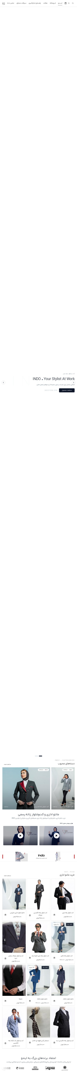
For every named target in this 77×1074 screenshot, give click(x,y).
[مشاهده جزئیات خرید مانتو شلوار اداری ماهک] (63, 980)
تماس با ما (10, 3)
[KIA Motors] (25, 1068)
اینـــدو (60, 3)
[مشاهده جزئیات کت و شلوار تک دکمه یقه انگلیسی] (14, 1022)
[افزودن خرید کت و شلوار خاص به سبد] (5, 958)
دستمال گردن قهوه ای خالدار (40, 1041)
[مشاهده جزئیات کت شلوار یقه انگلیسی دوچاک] (38, 894)
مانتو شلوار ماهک (68, 999)
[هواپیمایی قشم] (55, 1068)
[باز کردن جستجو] (73, 3)
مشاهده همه (7, 764)
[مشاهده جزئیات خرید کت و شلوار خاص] (14, 937)
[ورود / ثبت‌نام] (69, 3)
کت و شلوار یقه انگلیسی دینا (64, 1041)
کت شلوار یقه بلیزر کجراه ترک (40, 956)
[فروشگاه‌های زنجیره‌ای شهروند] (40, 1068)
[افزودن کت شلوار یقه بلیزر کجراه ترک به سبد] (30, 958)
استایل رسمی (68, 391)
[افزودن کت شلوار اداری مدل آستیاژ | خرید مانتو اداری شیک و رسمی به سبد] (5, 915)
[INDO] (3, 3)
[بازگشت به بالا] (71, 1071)
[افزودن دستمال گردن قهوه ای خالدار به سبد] (30, 1042)
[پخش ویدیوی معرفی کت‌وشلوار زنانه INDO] (20, 835)
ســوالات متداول (21, 3)
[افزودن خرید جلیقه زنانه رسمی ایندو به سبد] (5, 1001)
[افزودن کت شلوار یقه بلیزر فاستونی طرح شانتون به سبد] (54, 915)
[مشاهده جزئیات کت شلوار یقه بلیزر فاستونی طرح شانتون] (63, 894)
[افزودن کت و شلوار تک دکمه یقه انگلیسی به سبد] (5, 1043)
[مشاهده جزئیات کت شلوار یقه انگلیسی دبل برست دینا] (63, 1022)
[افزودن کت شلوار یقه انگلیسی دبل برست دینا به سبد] (54, 1042)
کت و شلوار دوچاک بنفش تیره (15, 957)
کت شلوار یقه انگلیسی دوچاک (40, 914)
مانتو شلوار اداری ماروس (17, 913)
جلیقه (20, 999)
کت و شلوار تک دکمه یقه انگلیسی (15, 1042)
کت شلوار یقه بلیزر (67, 913)
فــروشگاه (53, 3)
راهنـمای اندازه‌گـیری (35, 3)
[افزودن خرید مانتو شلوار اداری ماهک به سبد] (54, 1001)
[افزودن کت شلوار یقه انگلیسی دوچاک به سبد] (30, 915)
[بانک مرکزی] (70, 1068)
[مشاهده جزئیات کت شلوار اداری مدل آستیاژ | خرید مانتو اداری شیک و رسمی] (14, 894)
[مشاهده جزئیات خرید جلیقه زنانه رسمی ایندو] (14, 980)
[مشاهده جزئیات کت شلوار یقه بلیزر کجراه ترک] (38, 937)
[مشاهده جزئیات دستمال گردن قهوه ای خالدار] (38, 1022)
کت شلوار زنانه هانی (66, 956)
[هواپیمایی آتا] (11, 1068)
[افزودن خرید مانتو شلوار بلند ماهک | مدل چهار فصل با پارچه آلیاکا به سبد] (30, 1001)
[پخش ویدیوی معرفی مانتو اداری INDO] (56, 835)
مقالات (45, 3)
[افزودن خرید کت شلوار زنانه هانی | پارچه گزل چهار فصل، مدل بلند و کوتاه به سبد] (54, 958)
